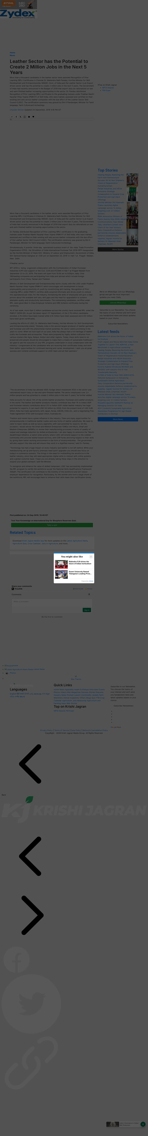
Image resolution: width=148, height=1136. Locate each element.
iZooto (91, 581)
